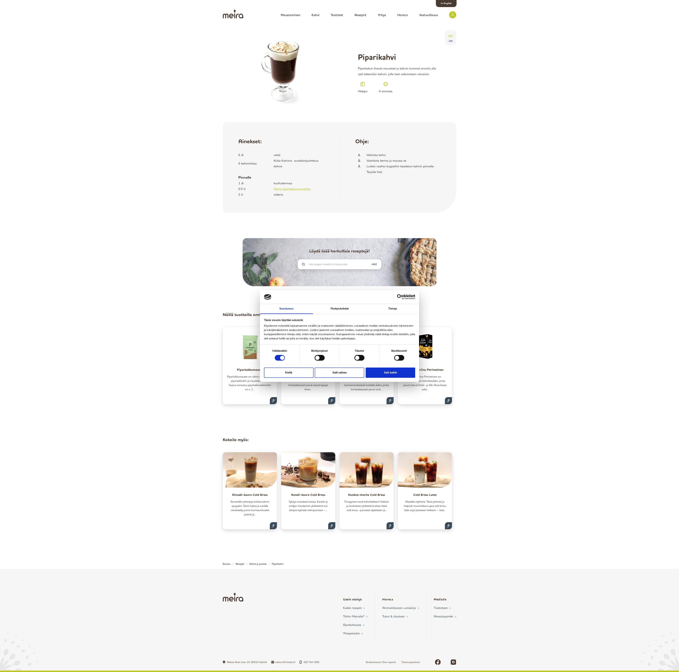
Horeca (402, 15)
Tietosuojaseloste (410, 662)
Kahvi (316, 15)
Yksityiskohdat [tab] (339, 308)
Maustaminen (290, 15)
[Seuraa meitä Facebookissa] (438, 662)
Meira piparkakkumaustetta (292, 189)
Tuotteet (337, 15)
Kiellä (288, 372)
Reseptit (361, 15)
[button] (452, 14)
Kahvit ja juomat (258, 563)
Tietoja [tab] (392, 308)
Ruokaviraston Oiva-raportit (381, 662)
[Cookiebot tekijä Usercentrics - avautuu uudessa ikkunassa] (399, 297)
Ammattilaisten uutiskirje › (400, 608)
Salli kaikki (390, 372)
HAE (374, 264)
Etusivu (227, 563)
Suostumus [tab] (286, 308)
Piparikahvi (277, 563)
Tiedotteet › (442, 608)
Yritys (382, 15)
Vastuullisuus (428, 15)
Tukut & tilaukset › (395, 616)
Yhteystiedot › (353, 633)
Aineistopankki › (445, 616)
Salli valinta (339, 372)
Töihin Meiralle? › (355, 616)
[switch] (320, 358)
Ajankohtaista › (353, 625)
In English (446, 3)
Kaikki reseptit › (354, 608)
